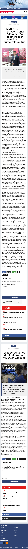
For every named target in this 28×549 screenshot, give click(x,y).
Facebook (6, 335)
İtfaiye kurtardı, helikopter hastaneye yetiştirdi (12, 318)
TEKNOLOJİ (3, 538)
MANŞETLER (17, 8)
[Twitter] (4, 543)
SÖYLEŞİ (15, 533)
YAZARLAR (3, 8)
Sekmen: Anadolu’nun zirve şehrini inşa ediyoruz (12, 330)
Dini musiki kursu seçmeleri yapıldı (11, 326)
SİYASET (15, 529)
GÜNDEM (16, 527)
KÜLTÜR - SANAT (4, 530)
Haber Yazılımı (25, 547)
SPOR (2, 533)
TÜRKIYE (15, 537)
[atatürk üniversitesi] (14, 17)
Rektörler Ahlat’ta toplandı (9, 322)
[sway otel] (14, 3)
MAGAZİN (16, 532)
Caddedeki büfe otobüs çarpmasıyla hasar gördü (13, 313)
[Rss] (7, 543)
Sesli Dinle (5, 274)
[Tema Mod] (27, 12)
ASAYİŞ (15, 530)
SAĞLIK (13, 345)
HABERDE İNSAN (4, 537)
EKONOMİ (2, 529)
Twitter (6, 339)
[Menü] (25, 12)
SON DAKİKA (10, 8)
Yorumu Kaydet (14, 297)
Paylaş (4, 272)
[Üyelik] (27, 8)
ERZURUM (13, 22)
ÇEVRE (15, 535)
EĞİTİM (2, 535)
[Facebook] (1, 543)
